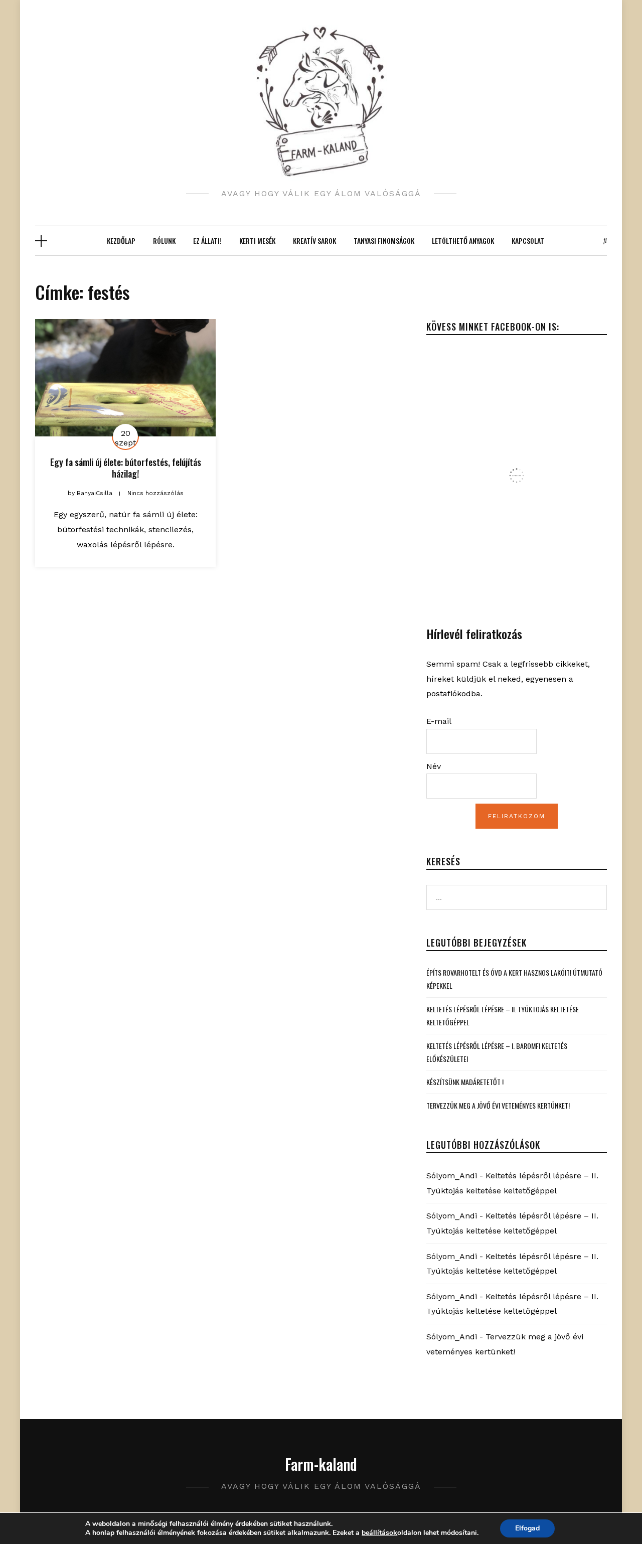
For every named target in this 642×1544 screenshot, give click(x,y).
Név (433, 766)
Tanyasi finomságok (384, 240)
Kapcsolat (528, 240)
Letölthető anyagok (463, 240)
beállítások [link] (379, 1532)
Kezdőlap (121, 240)
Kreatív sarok (314, 240)
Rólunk (164, 240)
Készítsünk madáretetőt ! (465, 1081)
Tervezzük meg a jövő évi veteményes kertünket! (498, 1105)
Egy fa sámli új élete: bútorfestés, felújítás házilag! (125, 467)
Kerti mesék (257, 240)
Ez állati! (207, 240)
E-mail (438, 721)
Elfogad (527, 1528)
